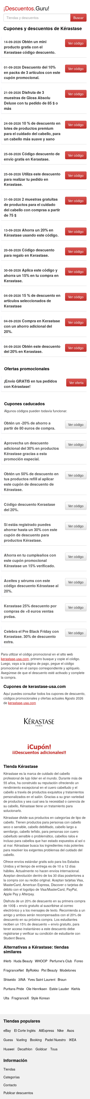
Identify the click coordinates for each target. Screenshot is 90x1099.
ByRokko (32, 970)
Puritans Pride (13, 988)
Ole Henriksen (36, 988)
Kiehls (75, 988)
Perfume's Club (61, 961)
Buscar (78, 17)
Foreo (78, 961)
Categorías (11, 1077)
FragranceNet (13, 970)
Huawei (8, 1049)
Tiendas (9, 1069)
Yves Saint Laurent (41, 979)
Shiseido (9, 979)
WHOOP (41, 961)
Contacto (10, 1085)
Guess (8, 1039)
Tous (53, 1049)
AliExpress (46, 1030)
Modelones (68, 970)
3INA (21, 979)
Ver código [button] (76, 43)
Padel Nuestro (55, 1039)
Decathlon (25, 1049)
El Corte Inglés (25, 1030)
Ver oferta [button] (76, 382)
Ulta (6, 998)
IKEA (72, 1039)
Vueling (21, 1039)
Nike (60, 1030)
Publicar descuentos (18, 1092)
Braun (62, 979)
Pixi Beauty (49, 970)
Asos (70, 1030)
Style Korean (40, 998)
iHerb (7, 961)
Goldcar (41, 1049)
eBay (7, 1030)
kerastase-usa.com (15, 658)
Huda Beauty (23, 961)
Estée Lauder (59, 988)
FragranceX (20, 998)
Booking (36, 1039)
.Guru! (26, 8)
